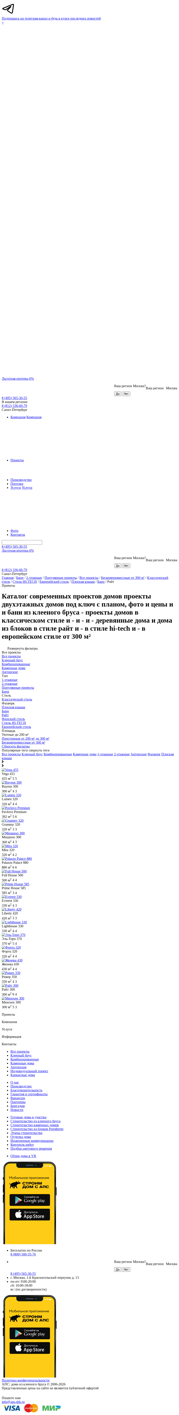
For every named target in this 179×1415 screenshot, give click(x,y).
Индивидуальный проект (29, 1071)
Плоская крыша (83, 581)
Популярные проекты (61, 578)
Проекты (17, 460)
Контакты (17, 534)
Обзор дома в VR (23, 1156)
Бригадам (17, 1106)
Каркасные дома (22, 1075)
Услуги (15, 487)
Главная (8, 578)
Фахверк (154, 754)
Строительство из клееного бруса (35, 1121)
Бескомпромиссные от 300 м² (123, 578)
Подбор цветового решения (31, 1148)
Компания (18, 417)
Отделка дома (20, 1137)
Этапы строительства (26, 1133)
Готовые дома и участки (28, 1117)
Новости (16, 1110)
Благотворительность (26, 1090)
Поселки (16, 484)
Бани (20, 578)
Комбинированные (58, 754)
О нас (14, 1082)
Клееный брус (32, 754)
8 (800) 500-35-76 (23, 1254)
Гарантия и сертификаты (29, 1094)
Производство (21, 480)
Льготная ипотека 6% (18, 378)
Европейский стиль (54, 581)
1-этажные (105, 754)
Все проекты (88, 578)
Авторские (139, 754)
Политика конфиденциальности (26, 1380)
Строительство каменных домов (34, 1125)
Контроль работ (22, 1144)
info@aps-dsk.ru (13, 1402)
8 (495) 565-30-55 (14, 398)
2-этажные (34, 578)
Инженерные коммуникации (31, 1141)
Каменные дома (84, 754)
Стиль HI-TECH (25, 581)
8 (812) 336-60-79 (14, 406)
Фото (14, 531)
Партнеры (18, 1102)
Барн (101, 581)
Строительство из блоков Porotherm (36, 1129)
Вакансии (17, 1098)
